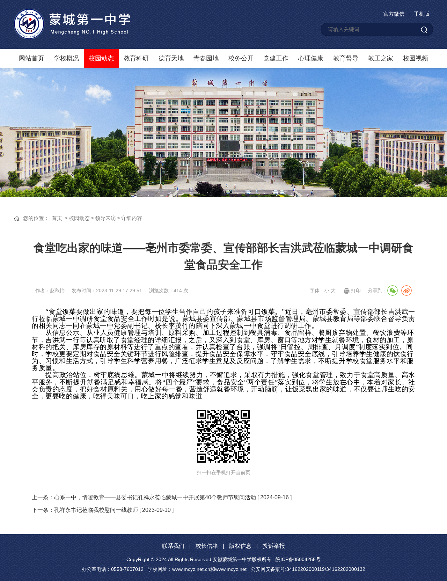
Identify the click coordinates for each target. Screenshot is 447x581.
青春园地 (206, 58)
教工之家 (380, 58)
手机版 (422, 14)
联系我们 (173, 546)
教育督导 (345, 58)
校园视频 (415, 58)
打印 (356, 290)
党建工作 (275, 58)
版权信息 (240, 546)
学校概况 (66, 58)
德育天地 (171, 58)
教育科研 (136, 58)
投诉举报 (274, 546)
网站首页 (31, 58)
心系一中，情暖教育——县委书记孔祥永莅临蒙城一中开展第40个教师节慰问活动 (155, 497)
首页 (57, 218)
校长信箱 (207, 546)
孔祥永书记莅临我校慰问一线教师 (96, 510)
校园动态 (101, 58)
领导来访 (105, 218)
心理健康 (310, 58)
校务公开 (241, 58)
